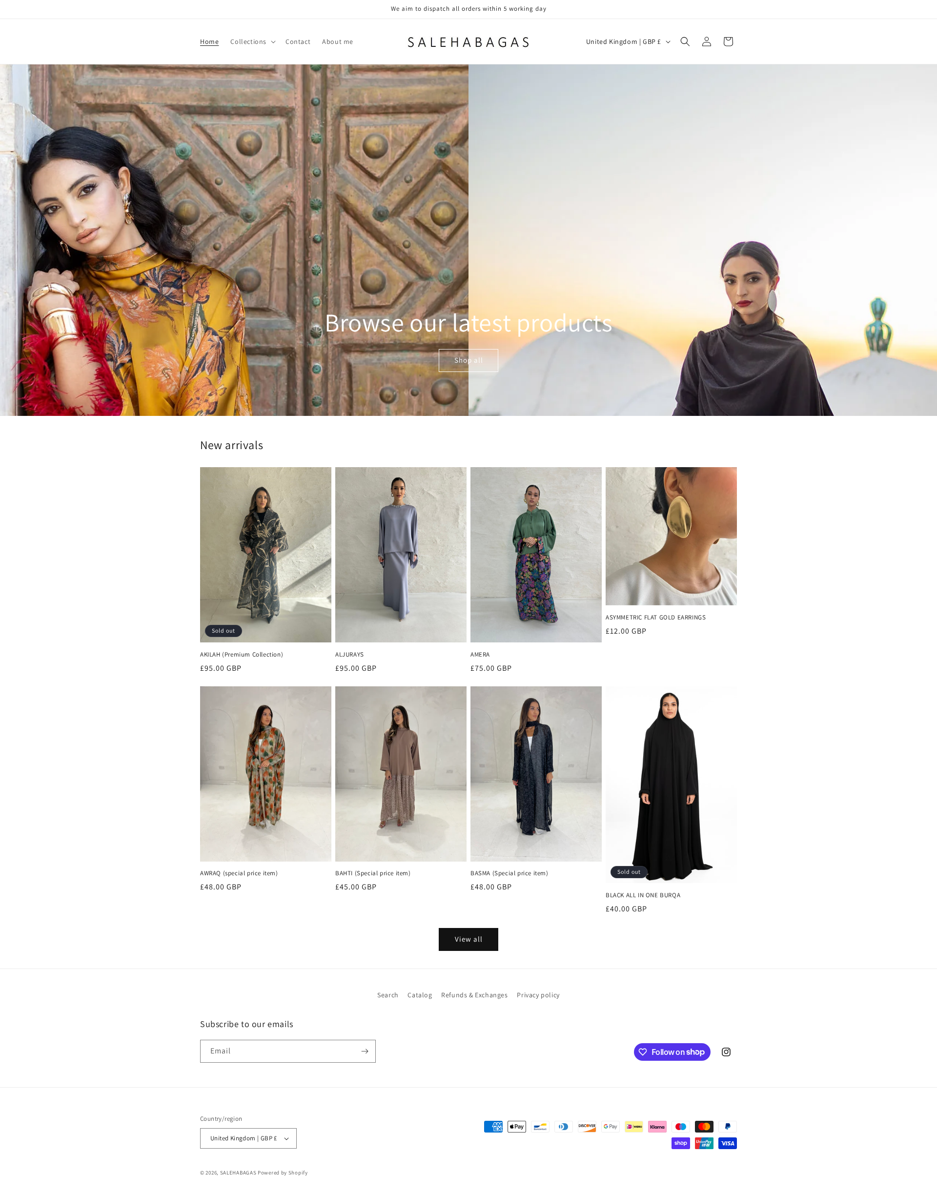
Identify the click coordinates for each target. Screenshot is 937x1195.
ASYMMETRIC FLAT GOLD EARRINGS (656, 617)
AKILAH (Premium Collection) (241, 655)
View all (469, 939)
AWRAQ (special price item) (239, 873)
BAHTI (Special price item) (373, 873)
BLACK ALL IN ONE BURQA (643, 895)
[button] (252, 41)
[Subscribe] (364, 1051)
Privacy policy (538, 994)
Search (388, 994)
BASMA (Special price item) (509, 873)
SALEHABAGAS (238, 1172)
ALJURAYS (349, 655)
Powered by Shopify (283, 1172)
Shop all (468, 360)
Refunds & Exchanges (474, 994)
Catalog (419, 994)
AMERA (480, 655)
